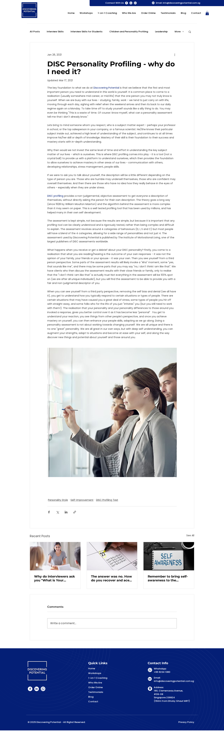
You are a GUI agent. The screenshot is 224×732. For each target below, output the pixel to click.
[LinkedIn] (131, 3)
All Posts (35, 31)
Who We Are (95, 682)
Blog (90, 696)
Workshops (94, 673)
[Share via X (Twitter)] (57, 512)
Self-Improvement (82, 500)
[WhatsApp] (135, 3)
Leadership (161, 31)
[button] (207, 13)
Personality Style (58, 500)
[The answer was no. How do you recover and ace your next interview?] (112, 556)
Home (91, 668)
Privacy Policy (186, 722)
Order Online (95, 687)
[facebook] (126, 3)
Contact (93, 701)
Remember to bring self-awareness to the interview (168, 578)
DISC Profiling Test (107, 500)
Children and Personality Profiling (128, 31)
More (178, 31)
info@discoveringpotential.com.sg (181, 2)
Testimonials (95, 692)
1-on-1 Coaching (97, 678)
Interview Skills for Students (86, 31)
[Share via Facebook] (49, 512)
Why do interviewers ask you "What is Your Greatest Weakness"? (54, 578)
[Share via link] (74, 512)
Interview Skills (55, 31)
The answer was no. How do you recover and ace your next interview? (111, 578)
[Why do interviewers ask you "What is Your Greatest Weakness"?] (55, 556)
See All (190, 535)
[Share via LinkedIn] (66, 512)
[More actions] (175, 55)
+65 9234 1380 (162, 672)
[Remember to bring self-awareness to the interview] (169, 556)
